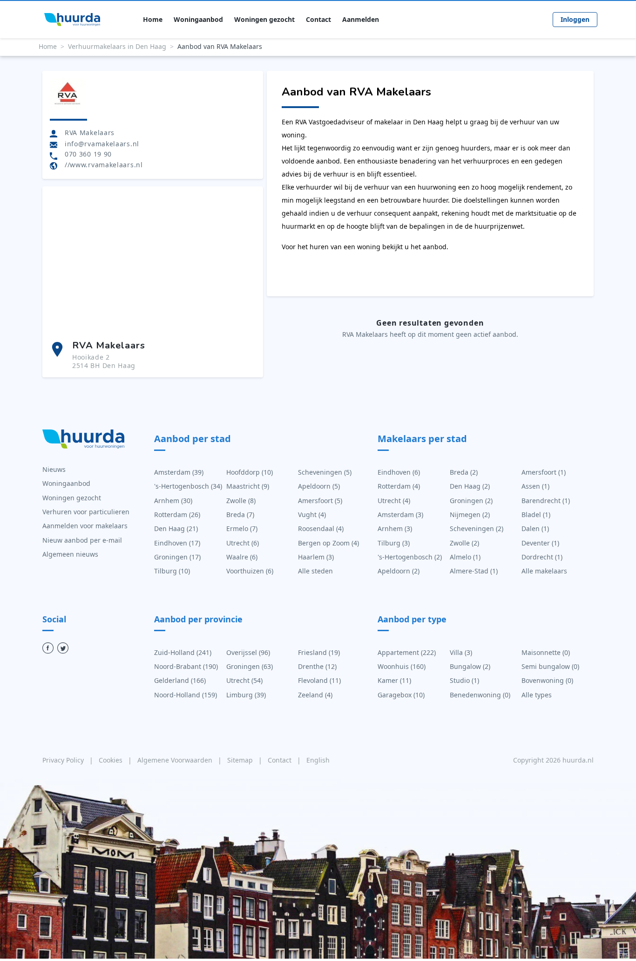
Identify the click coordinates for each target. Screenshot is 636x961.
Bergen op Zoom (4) (328, 542)
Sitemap (241, 760)
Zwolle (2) (464, 542)
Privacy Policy (64, 760)
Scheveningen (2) (476, 528)
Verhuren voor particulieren (85, 511)
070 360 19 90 (88, 154)
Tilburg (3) (394, 542)
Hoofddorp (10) (249, 472)
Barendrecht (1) (545, 500)
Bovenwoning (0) (547, 680)
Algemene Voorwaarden (175, 760)
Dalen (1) (535, 528)
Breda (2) (464, 472)
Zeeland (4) (315, 694)
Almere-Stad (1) (474, 570)
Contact (318, 19)
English (318, 760)
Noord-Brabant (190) (186, 666)
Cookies (111, 760)
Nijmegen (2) (470, 514)
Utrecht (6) (242, 542)
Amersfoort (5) (320, 500)
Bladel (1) (535, 514)
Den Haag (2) (470, 486)
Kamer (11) (394, 680)
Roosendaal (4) (321, 528)
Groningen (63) (249, 666)
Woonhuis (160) (402, 666)
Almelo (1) (465, 556)
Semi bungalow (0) (550, 666)
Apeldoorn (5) (319, 486)
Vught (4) (312, 514)
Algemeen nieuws (70, 554)
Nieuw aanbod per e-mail (82, 540)
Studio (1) (464, 680)
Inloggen (575, 19)
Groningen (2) (471, 500)
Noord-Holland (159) (185, 694)
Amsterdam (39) (178, 472)
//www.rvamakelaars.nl (104, 164)
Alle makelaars (544, 570)
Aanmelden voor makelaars (85, 525)
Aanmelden (360, 19)
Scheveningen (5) (325, 472)
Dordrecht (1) (541, 556)
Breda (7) (240, 514)
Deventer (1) (540, 542)
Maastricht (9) (247, 486)
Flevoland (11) (319, 680)
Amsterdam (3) (400, 514)
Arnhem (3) (395, 528)
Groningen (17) (177, 556)
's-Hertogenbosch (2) (410, 556)
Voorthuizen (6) (249, 570)
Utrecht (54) (244, 680)
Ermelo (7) (241, 528)
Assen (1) (535, 486)
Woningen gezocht (264, 19)
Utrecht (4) (394, 500)
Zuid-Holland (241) (182, 652)
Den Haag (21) (176, 528)
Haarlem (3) (316, 556)
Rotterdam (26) (177, 514)
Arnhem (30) (173, 500)
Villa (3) (461, 652)
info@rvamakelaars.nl (102, 143)
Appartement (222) (407, 652)
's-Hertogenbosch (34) (188, 486)
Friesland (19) (319, 652)
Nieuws (54, 469)
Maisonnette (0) (545, 652)
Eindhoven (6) (399, 472)
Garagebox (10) (401, 694)
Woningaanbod (198, 19)
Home (152, 19)
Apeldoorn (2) (398, 570)
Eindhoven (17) (177, 542)
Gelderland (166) (180, 680)
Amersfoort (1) (543, 472)
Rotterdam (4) (399, 486)
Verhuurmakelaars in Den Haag (117, 46)
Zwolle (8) (241, 500)
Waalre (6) (241, 556)
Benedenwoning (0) (480, 694)
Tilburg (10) (172, 570)
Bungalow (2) (470, 666)
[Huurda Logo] (72, 19)
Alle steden (315, 570)
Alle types (536, 694)
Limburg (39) (246, 694)
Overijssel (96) (248, 652)
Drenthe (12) (317, 666)
